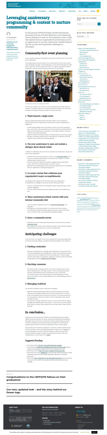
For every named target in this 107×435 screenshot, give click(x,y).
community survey (32, 224)
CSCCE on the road (85, 94)
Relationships (83, 52)
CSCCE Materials (82, 83)
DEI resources (83, 88)
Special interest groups (86, 77)
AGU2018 (79, 202)
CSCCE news (81, 84)
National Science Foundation (48, 258)
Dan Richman (81, 169)
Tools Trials (83, 79)
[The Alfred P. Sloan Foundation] (16, 426)
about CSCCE (90, 202)
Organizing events (12, 49)
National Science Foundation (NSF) (17, 420)
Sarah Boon (81, 163)
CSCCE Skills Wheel (84, 108)
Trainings (32, 11)
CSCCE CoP (81, 73)
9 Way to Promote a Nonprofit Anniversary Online (51, 351)
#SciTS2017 (79, 209)
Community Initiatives (14, 410)
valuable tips (44, 352)
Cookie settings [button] (84, 432)
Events (16, 47)
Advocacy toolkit (83, 206)
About (85, 11)
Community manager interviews (88, 50)
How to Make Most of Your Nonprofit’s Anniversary (47, 358)
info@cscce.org (87, 415)
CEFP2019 (9, 42)
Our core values (47, 424)
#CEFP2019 (9, 52)
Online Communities (83, 100)
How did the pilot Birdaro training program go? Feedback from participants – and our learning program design (89, 144)
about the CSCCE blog (95, 200)
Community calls (84, 75)
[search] (97, 11)
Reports (82, 119)
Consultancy (42, 11)
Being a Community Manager (86, 48)
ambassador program (86, 198)
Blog (79, 11)
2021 (93, 198)
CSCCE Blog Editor (11, 37)
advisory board (80, 208)
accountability (84, 202)
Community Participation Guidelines (52, 422)
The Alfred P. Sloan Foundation (24, 417)
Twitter (48, 335)
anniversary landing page (57, 204)
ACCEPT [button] (94, 432)
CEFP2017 (82, 63)
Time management (85, 56)
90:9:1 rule (89, 206)
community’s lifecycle (62, 156)
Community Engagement (84, 58)
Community (71, 11)
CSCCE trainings (84, 96)
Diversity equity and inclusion (85, 86)
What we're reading (83, 113)
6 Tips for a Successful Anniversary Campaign (50, 345)
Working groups (84, 81)
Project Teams (83, 67)
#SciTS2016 (85, 204)
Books (81, 115)
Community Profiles (85, 106)
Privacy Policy (46, 420)
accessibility (91, 204)
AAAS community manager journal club (92, 208)
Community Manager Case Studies (89, 104)
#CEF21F (79, 198)
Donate (93, 11)
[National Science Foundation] (28, 426)
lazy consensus (31, 278)
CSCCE (10, 5)
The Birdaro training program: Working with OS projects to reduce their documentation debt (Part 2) (88, 149)
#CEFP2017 (85, 199)
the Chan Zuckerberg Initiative (17, 419)
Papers (81, 117)
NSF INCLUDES (84, 90)
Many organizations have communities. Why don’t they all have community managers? (89, 165)
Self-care (82, 54)
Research (62, 11)
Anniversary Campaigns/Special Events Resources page (51, 347)
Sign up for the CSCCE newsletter (50, 409)
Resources (52, 11)
